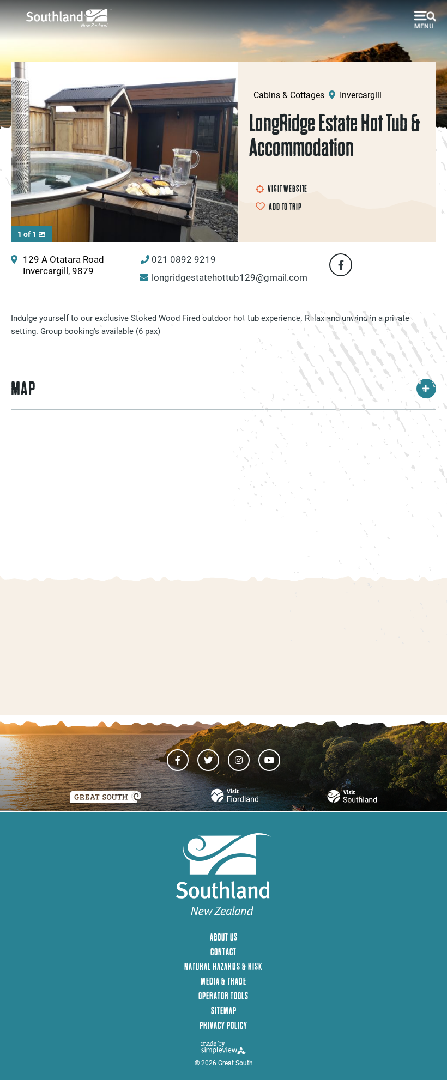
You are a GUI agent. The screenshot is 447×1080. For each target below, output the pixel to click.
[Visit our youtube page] (269, 760)
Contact (223, 951)
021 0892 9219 (184, 259)
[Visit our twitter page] (208, 760)
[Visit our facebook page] (177, 760)
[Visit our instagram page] (239, 760)
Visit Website (287, 188)
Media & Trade (223, 981)
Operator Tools (223, 996)
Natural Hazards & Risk (223, 966)
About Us (224, 937)
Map (23, 388)
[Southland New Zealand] (72, 18)
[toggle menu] (425, 19)
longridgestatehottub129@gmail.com (229, 277)
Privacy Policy (223, 1025)
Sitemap (224, 1010)
